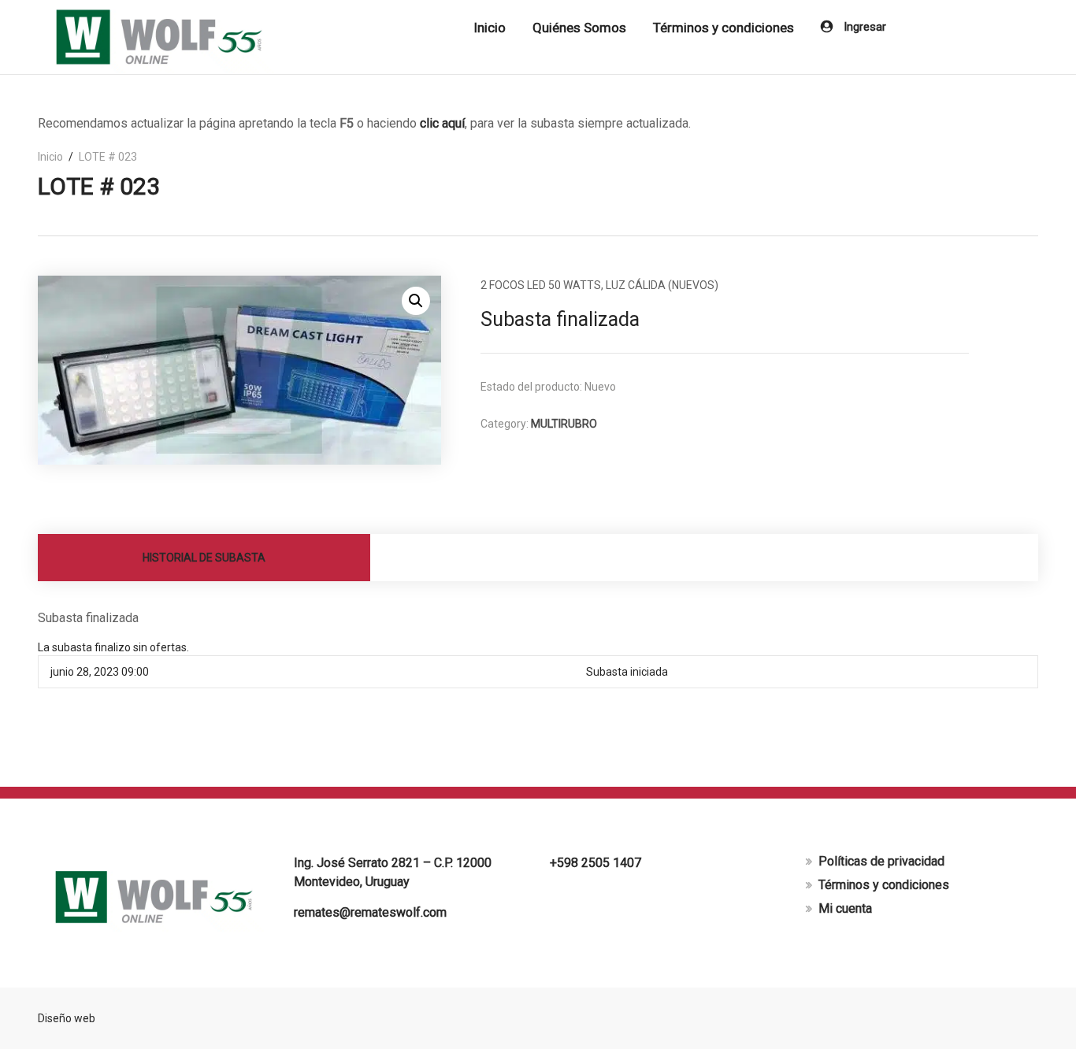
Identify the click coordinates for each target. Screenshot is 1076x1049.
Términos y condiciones (723, 27)
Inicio (489, 27)
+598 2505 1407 (595, 862)
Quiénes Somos (579, 27)
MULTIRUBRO (564, 423)
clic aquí (442, 123)
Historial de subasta (204, 557)
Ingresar (863, 27)
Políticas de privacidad (881, 861)
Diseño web (66, 1018)
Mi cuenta (845, 908)
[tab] (204, 557)
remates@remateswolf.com (370, 912)
